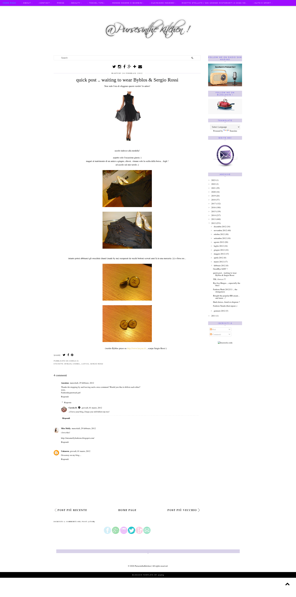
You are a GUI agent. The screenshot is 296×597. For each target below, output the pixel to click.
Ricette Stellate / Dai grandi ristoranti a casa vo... (214, 3)
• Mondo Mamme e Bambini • (127, 3)
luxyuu (85, 364)
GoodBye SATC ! (220, 268)
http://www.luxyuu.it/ (136, 348)
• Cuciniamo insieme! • (163, 3)
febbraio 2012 (220, 265)
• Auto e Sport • (263, 3)
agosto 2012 (219, 242)
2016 (213, 207)
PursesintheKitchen (143, 565)
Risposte (67, 402)
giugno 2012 (219, 250)
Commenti (216, 334)
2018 (213, 199)
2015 (213, 211)
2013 (213, 219)
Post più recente (72, 510)
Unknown (65, 451)
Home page (9, 3)
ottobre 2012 (219, 234)
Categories (120, 9)
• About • (27, 3)
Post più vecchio (182, 510)
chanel (76, 364)
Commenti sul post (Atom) (80, 522)
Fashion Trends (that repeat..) (225, 305)
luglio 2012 (219, 246)
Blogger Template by (148, 575)
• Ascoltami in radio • (16, 9)
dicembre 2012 (220, 226)
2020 (213, 191)
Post (214, 329)
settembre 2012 (220, 238)
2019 (213, 195)
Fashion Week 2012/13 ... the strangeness (225, 290)
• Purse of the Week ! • (49, 9)
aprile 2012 (218, 257)
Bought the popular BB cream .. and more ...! (226, 297)
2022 (213, 184)
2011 (213, 315)
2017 (213, 203)
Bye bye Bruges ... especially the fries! (226, 284)
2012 (213, 223)
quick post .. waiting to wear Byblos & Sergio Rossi (224, 274)
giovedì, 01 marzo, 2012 (92, 407)
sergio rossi (96, 364)
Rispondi (65, 396)
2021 (213, 188)
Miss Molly (66, 428)
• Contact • (44, 3)
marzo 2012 (219, 261)
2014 (213, 215)
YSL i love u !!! (219, 279)
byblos (68, 364)
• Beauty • (76, 3)
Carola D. (73, 407)
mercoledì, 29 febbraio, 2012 (82, 382)
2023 (213, 180)
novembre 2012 (220, 230)
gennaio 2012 (219, 310)
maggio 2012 (219, 253)
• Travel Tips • (96, 3)
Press (60, 3)
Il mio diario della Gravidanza (88, 9)
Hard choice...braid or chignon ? (226, 302)
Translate (233, 130)
